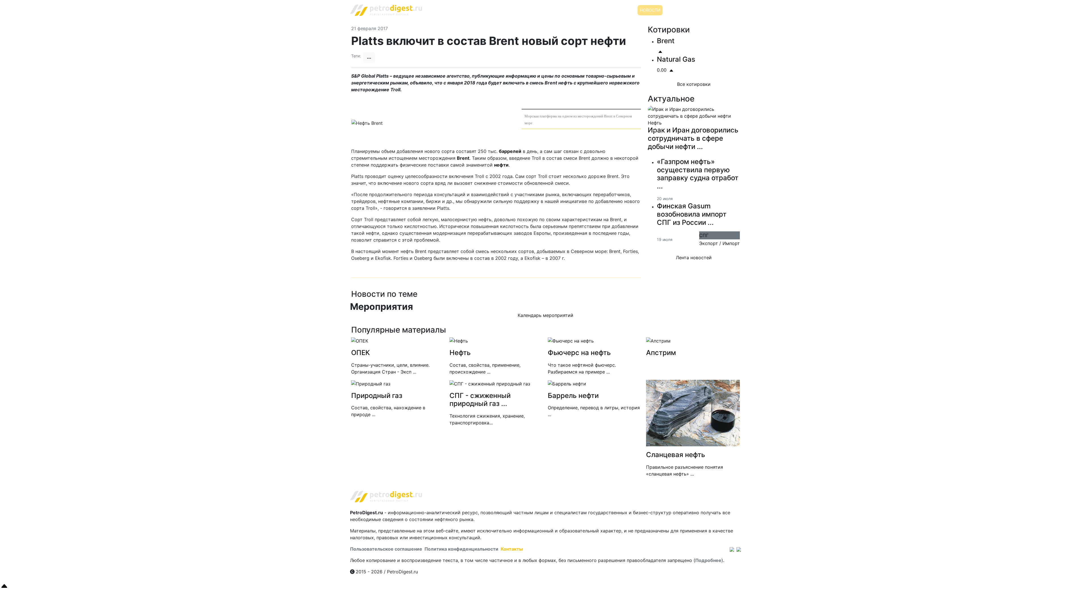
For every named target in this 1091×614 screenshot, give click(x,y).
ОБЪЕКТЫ (702, 10)
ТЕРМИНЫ (728, 10)
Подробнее (708, 560)
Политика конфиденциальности (461, 549)
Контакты (512, 549)
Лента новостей (694, 264)
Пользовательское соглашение (386, 549)
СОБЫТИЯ (676, 10)
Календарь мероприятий (545, 315)
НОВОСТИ (650, 10)
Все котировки (694, 84)
